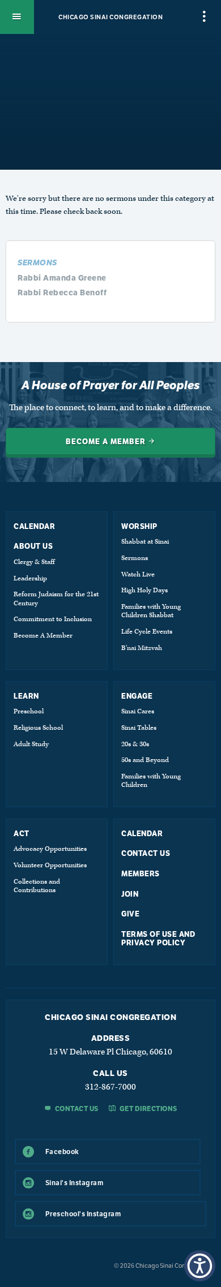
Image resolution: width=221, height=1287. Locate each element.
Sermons (134, 558)
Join (129, 894)
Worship (139, 526)
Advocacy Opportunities (50, 849)
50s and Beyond (145, 760)
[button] (199, 1265)
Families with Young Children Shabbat (151, 611)
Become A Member (43, 635)
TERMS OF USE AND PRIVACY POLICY (158, 938)
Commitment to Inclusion (53, 619)
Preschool (29, 711)
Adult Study (31, 744)
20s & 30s (135, 744)
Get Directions (147, 1109)
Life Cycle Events (146, 631)
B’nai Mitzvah (141, 648)
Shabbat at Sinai (145, 541)
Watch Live (138, 574)
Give (130, 914)
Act (21, 833)
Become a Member (107, 441)
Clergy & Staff (34, 562)
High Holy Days (144, 590)
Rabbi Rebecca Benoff (62, 292)
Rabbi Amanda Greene (62, 278)
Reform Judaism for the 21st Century (56, 599)
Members (140, 874)
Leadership (30, 578)
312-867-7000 (110, 1087)
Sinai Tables (138, 728)
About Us (33, 546)
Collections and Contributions (37, 886)
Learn (26, 696)
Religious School (38, 728)
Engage (136, 696)
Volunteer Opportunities (50, 865)
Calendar (34, 526)
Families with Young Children (151, 781)
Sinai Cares (137, 711)
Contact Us (145, 853)
